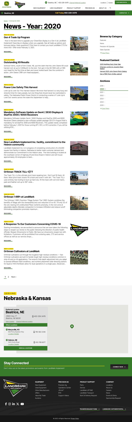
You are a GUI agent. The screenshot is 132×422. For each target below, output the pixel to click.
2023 (102, 99)
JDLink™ (61, 390)
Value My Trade (40, 395)
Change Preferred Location (77, 2)
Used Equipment (56, 8)
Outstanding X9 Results (16, 62)
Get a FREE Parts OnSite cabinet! (111, 74)
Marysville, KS (13, 330)
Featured (103, 40)
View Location (10, 321)
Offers (37, 393)
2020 (103, 89)
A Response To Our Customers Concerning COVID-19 (32, 224)
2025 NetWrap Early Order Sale (110, 64)
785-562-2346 (40, 332)
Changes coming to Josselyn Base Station (111, 68)
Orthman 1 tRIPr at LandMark (19, 196)
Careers (110, 2)
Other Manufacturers (42, 390)
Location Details (13, 334)
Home (5, 21)
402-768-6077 (40, 342)
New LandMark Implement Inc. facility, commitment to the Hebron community (34, 143)
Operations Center (64, 388)
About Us (102, 8)
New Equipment (39, 8)
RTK (59, 393)
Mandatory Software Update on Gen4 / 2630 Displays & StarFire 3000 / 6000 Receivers (33, 113)
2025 (102, 105)
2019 (102, 86)
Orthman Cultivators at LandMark (22, 251)
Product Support (74, 8)
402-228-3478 (63, 3)
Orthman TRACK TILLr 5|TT (18, 171)
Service (82, 388)
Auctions (38, 398)
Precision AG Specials (107, 46)
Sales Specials (105, 50)
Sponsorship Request (113, 398)
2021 (102, 92)
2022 (102, 95)
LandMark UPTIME (86, 390)
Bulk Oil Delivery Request (88, 395)
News (102, 43)
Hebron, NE (12, 340)
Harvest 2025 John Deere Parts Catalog (113, 71)
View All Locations (25, 348)
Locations (103, 2)
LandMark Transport (87, 393)
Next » (13, 277)
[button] (123, 2)
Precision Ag (90, 8)
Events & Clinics (111, 395)
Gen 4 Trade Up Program (17, 37)
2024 (102, 102)
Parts (82, 385)
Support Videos (63, 395)
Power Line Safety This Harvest (20, 87)
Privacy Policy (75, 418)
